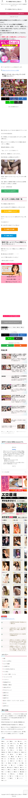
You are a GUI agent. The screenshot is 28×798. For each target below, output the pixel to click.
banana (14, 449)
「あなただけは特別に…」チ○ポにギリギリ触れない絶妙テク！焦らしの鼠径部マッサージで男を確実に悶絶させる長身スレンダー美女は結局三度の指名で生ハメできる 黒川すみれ (14, 716)
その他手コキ (5, 327)
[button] (18, 102)
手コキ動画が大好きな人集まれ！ (14, 1)
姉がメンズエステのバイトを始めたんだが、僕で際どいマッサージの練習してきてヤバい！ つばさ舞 (13, 732)
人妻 (15, 327)
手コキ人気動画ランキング (10, 211)
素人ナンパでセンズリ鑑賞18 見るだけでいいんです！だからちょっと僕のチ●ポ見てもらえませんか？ (13, 728)
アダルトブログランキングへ (8, 618)
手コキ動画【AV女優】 (9, 229)
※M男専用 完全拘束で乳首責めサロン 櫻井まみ (12, 724)
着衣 (3, 329)
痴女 (23, 327)
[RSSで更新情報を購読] (20, 345)
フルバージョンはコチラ (10, 191)
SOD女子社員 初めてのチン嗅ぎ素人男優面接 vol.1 (13, 722)
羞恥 (7, 329)
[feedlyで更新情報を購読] (7, 345)
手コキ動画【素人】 (8, 235)
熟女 (19, 327)
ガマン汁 (11, 327)
